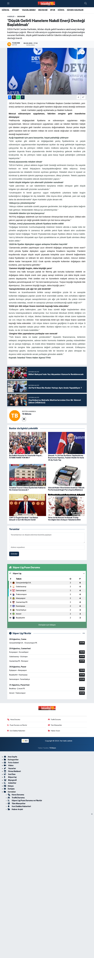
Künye (11, 786)
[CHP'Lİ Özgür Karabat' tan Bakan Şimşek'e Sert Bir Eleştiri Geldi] (27, 505)
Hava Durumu (15, 719)
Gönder (14, 554)
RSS (26, 741)
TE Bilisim (26, 414)
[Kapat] (92, 814)
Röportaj (12, 777)
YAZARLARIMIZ (29, 10)
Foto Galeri (13, 763)
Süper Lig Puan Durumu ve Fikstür (27, 801)
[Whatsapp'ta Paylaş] (18, 97)
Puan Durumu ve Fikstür (18, 725)
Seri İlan (11, 774)
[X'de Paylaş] (14, 97)
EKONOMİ (42, 10)
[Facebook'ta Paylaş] (9, 97)
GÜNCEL (5, 10)
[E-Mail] (24, 419)
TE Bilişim (52, 748)
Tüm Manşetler (56, 725)
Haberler (10, 16)
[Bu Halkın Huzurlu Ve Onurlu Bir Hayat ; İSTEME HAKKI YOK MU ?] (27, 443)
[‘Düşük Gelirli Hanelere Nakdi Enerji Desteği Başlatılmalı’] (47, 71)
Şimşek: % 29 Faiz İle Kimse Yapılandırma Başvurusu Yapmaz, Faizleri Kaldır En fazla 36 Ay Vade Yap (66, 458)
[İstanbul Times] (46, 3)
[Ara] (85, 3)
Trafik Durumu (56, 719)
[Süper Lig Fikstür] (84, 633)
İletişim (11, 789)
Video (11, 765)
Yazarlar (12, 768)
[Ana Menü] (8, 4)
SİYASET (15, 10)
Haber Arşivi (55, 731)
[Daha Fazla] (23, 97)
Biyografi (12, 780)
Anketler (12, 783)
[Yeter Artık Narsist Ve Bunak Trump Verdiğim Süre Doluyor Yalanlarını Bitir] (66, 505)
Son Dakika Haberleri (17, 731)
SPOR (52, 10)
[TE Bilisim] (14, 416)
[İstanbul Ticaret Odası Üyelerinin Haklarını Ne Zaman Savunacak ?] (27, 475)
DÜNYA (61, 10)
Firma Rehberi (14, 771)
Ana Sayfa (12, 757)
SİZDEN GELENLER (75, 10)
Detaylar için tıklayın (47, 625)
